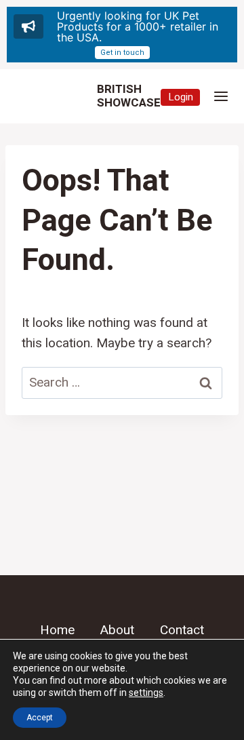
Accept (39, 717)
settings (146, 692)
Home (57, 630)
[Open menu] (221, 96)
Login (180, 97)
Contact (182, 630)
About (117, 630)
